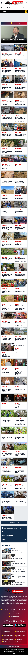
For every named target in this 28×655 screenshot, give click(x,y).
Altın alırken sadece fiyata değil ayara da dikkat (7, 87)
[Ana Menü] (1, 3)
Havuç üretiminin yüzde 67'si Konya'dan (6, 167)
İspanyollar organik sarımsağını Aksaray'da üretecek (20, 260)
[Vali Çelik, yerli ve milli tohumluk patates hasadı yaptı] (20, 478)
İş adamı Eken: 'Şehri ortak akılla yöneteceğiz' (7, 228)
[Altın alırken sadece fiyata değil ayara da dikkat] (7, 79)
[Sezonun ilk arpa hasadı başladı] (20, 204)
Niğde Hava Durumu (20, 631)
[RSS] (23, 621)
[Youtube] (14, 621)
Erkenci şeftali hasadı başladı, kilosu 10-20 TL (20, 351)
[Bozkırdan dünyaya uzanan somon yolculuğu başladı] (7, 462)
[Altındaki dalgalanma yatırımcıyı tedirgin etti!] (7, 127)
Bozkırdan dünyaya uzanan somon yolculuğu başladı (6, 470)
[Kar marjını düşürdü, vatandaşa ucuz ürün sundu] (7, 446)
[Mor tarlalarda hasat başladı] (20, 158)
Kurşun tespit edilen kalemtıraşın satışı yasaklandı (7, 103)
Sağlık (20, 7)
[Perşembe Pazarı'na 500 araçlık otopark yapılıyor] (7, 110)
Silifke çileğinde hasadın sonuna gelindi (6, 291)
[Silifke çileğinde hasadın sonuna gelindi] (7, 283)
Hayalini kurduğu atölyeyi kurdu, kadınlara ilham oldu (20, 103)
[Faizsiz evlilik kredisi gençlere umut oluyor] (20, 267)
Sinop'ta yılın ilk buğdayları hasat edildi (19, 182)
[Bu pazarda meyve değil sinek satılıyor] (20, 283)
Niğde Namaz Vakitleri (8, 635)
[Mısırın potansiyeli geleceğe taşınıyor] (20, 381)
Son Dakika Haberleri (7, 641)
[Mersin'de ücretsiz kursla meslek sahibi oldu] (7, 236)
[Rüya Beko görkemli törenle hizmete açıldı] (20, 220)
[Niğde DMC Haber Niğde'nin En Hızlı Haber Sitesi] (13, 3)
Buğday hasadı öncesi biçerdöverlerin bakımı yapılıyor (7, 355)
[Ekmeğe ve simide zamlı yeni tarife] (7, 331)
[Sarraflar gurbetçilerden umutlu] (7, 204)
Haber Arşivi (18, 641)
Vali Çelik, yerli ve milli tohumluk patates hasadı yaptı (20, 487)
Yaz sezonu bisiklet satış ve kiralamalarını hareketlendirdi (20, 87)
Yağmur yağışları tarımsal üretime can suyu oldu (20, 454)
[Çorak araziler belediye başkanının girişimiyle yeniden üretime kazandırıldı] (20, 110)
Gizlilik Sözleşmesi (15, 646)
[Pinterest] (9, 621)
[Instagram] (12, 621)
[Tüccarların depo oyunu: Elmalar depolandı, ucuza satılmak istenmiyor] (20, 413)
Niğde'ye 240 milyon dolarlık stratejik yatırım (20, 135)
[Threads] (19, 621)
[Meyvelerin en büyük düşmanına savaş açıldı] (7, 267)
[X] (7, 621)
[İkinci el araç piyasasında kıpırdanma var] (7, 362)
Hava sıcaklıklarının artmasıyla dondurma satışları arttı (20, 324)
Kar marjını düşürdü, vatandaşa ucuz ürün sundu (7, 454)
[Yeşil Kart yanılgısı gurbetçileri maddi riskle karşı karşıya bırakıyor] (7, 381)
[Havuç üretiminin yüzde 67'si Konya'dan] (7, 158)
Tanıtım (9, 7)
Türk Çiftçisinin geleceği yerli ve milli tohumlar (20, 503)
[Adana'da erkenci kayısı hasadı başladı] (20, 430)
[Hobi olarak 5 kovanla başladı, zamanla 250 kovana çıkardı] (20, 331)
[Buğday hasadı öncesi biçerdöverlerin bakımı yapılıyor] (7, 347)
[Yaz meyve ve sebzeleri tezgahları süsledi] (20, 47)
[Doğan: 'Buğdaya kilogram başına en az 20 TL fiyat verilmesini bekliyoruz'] (20, 362)
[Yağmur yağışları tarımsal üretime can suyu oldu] (20, 446)
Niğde (13, 580)
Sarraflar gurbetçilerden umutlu (6, 213)
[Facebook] (5, 621)
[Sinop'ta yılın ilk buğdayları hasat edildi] (20, 174)
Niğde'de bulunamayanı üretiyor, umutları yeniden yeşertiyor (18, 557)
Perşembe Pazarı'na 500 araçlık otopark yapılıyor (7, 118)
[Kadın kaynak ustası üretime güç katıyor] (20, 63)
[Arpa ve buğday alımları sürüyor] (20, 190)
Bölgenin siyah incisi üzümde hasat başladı (7, 438)
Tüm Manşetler (19, 639)
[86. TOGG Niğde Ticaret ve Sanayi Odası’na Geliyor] (7, 494)
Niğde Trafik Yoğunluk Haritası (20, 636)
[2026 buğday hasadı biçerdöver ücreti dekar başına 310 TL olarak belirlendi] (20, 298)
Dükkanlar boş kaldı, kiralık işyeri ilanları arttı (7, 56)
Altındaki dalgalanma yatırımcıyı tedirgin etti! (7, 135)
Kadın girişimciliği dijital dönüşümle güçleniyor (6, 71)
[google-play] (20, 625)
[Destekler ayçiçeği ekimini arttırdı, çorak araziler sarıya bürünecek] (7, 298)
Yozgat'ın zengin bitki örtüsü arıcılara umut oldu (7, 151)
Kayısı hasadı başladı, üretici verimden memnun (7, 487)
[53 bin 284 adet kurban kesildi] (7, 315)
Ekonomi (15, 7)
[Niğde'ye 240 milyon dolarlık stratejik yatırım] (20, 127)
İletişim (9, 646)
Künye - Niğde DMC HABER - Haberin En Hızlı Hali (14, 648)
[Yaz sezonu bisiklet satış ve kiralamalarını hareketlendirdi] (20, 79)
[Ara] (26, 3)
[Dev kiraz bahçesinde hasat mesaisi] (20, 143)
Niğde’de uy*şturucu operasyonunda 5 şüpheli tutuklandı (18, 583)
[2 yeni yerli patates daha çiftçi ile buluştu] (7, 510)
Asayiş (13, 548)
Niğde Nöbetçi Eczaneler (6, 632)
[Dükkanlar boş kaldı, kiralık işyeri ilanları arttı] (7, 47)
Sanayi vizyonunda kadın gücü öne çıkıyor (19, 406)
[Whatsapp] (21, 621)
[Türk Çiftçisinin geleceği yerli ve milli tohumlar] (20, 494)
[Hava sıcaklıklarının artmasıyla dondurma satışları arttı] (20, 315)
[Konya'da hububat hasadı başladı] (20, 236)
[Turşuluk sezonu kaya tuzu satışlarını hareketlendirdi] (7, 174)
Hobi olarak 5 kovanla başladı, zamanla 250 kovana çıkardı (20, 339)
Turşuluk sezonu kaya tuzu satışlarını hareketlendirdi (7, 182)
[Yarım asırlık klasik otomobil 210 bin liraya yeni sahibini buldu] (20, 462)
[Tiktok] (16, 621)
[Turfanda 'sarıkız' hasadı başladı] (7, 413)
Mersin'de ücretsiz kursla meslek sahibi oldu (7, 244)
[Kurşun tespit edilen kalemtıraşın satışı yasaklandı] (7, 94)
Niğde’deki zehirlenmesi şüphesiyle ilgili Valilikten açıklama (18, 551)
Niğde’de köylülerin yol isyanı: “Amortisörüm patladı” (18, 570)
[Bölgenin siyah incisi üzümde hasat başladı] (7, 430)
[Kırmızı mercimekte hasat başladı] (7, 190)
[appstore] (8, 625)
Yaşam (25, 7)
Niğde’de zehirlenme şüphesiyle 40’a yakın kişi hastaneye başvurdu (18, 564)
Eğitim (13, 574)
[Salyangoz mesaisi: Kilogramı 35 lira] (7, 398)
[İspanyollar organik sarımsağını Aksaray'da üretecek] (20, 251)
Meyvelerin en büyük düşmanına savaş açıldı (7, 275)
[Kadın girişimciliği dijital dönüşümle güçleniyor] (7, 63)
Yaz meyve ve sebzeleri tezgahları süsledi (20, 56)
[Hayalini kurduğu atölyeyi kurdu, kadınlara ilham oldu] (20, 94)
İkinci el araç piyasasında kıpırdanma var (5, 371)
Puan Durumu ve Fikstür (8, 639)
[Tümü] (25, 545)
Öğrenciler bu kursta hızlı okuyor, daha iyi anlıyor (18, 577)
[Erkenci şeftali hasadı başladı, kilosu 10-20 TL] (20, 344)
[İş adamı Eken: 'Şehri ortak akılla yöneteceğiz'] (7, 220)
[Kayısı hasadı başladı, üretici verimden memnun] (7, 478)
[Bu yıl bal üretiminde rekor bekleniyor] (7, 251)
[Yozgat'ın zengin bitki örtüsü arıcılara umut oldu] (7, 143)
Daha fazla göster (14, 522)
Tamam (14, 653)
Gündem (3, 7)
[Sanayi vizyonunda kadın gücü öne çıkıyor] (20, 398)
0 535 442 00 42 (15, 613)
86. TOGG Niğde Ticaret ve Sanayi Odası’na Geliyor (6, 503)
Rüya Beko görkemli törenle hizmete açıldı (20, 228)
